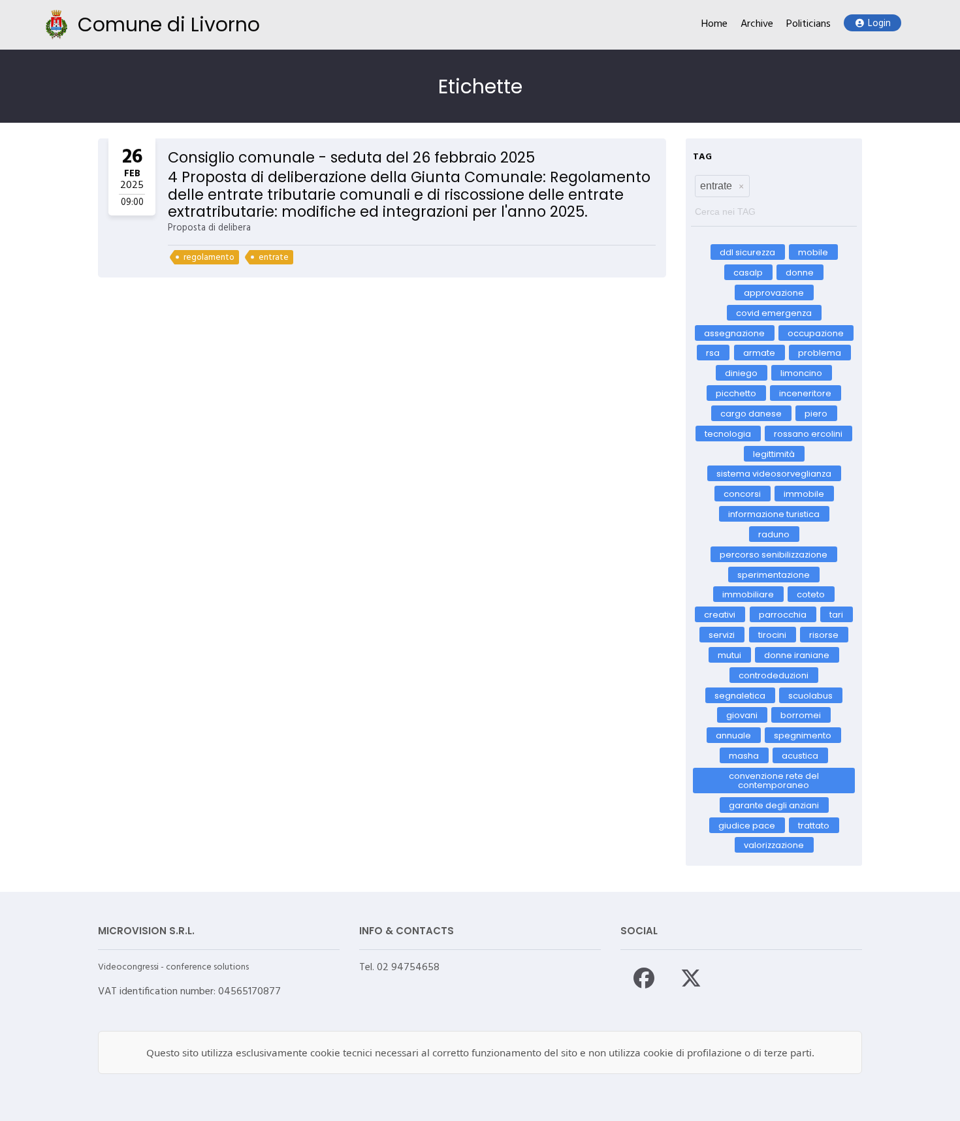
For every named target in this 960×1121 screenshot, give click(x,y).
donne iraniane (797, 655)
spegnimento (803, 735)
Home (714, 24)
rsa (713, 352)
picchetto (736, 393)
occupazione (816, 332)
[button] (741, 186)
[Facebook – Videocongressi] (643, 978)
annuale (733, 735)
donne (800, 272)
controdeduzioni (774, 674)
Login (879, 23)
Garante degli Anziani (774, 804)
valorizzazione (774, 845)
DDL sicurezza (747, 252)
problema (819, 352)
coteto (811, 594)
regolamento (209, 257)
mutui (729, 655)
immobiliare (748, 594)
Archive (757, 24)
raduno (774, 534)
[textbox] (774, 208)
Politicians (808, 24)
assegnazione (734, 332)
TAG (702, 157)
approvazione (774, 292)
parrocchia (783, 614)
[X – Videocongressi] (690, 978)
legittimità (774, 453)
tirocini (772, 634)
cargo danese (751, 413)
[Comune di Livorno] (56, 24)
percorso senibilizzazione (774, 554)
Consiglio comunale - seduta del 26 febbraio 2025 (351, 157)
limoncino (802, 373)
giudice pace (746, 824)
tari (836, 614)
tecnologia (728, 433)
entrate (274, 257)
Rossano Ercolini (809, 433)
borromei (801, 715)
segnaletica (739, 695)
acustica (800, 755)
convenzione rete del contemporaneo (774, 780)
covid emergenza (774, 312)
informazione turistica (774, 514)
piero (816, 413)
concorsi (742, 493)
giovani (742, 715)
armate (759, 352)
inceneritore (806, 393)
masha (744, 755)
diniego (741, 373)
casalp (748, 272)
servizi (722, 634)
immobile (804, 493)
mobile (813, 252)
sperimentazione (774, 574)
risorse (824, 634)
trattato (813, 824)
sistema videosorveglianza (773, 473)
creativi (720, 614)
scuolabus (811, 695)
